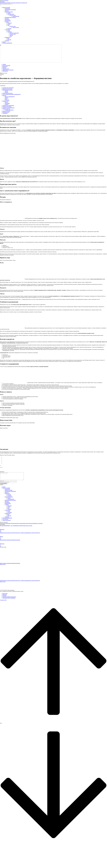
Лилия (8, 24)
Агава (8, 30)
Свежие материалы (6, 520)
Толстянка (9, 31)
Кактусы (7, 10)
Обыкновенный (15, 16)
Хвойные (7, 40)
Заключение (5, 113)
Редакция (4, 595)
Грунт (6, 98)
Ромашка (9, 28)
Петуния (9, 39)
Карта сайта (4, 593)
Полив (6, 102)
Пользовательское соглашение (8, 597)
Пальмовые (7, 19)
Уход (11, 36)
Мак (8, 38)
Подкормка (7, 103)
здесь (14, 417)
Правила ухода (5, 101)
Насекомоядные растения (10, 17)
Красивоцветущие (9, 11)
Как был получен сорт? (7, 88)
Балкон (3, 41)
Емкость (6, 97)
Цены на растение (6, 111)
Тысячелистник (10, 14)
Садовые (7, 21)
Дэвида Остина (15, 27)
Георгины (9, 22)
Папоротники (8, 20)
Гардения (9, 495)
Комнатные (7, 493)
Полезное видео (5, 112)
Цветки (6, 92)
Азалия (8, 12)
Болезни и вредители (14, 32)
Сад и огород (5, 519)
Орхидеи (7, 18)
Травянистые (7, 37)
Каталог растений (6, 7)
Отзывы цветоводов (9, 109)
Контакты (4, 594)
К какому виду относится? (8, 87)
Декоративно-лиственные (10, 9)
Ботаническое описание (7, 89)
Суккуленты (7, 29)
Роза (8, 25)
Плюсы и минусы (6, 108)
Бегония (9, 494)
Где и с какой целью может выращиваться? (11, 94)
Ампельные (7, 8)
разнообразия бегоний (12, 81)
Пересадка (7, 99)
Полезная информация (7, 42)
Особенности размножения (8, 105)
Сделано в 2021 (3, 600)
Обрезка (6, 104)
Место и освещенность (10, 96)
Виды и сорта (13, 15)
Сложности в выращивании (8, 107)
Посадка (4, 95)
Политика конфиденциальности (9, 596)
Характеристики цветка (7, 93)
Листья (11, 35)
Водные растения (8, 490)
